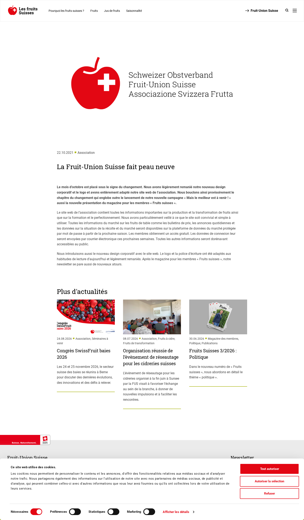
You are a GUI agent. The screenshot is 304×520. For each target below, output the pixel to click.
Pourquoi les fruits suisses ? (66, 10)
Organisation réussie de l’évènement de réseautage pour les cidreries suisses (150, 357)
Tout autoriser (269, 469)
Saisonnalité (134, 10)
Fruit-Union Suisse (264, 11)
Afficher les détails (176, 512)
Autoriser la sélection (269, 481)
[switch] (75, 511)
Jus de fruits (112, 10)
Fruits (94, 10)
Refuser (269, 493)
